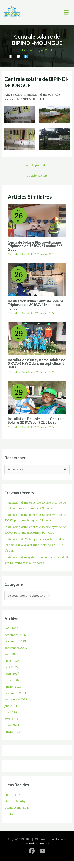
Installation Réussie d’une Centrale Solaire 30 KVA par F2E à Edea (36, 420)
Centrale (28, 50)
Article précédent (37, 165)
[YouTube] (42, 851)
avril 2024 (11, 719)
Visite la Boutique (16, 801)
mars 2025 (11, 673)
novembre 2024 (15, 693)
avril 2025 (11, 667)
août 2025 (11, 654)
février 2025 (12, 680)
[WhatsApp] (18, 56)
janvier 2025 (12, 686)
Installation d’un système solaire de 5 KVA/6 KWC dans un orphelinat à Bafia (36, 363)
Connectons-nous (16, 807)
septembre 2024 (15, 699)
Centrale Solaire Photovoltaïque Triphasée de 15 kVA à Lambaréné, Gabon (35, 245)
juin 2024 (10, 706)
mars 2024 (11, 725)
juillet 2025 (11, 660)
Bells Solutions (39, 843)
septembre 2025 (15, 648)
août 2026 (11, 628)
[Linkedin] (26, 56)
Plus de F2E (12, 794)
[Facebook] (10, 56)
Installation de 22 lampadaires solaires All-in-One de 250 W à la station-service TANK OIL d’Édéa (35, 544)
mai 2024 (10, 712)
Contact (10, 814)
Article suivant (37, 175)
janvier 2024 (13, 731)
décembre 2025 (15, 635)
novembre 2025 (15, 641)
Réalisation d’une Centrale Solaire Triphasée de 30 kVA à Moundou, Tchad (35, 304)
